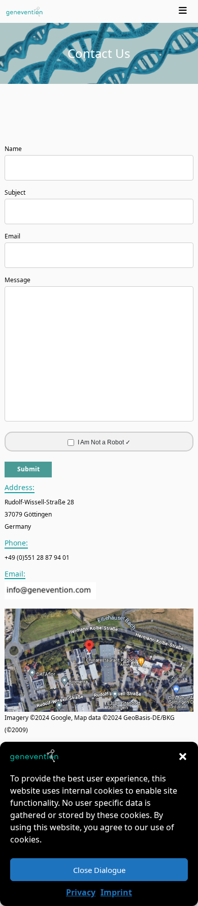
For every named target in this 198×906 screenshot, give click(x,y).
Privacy (80, 892)
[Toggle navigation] (183, 11)
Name (13, 148)
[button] (183, 756)
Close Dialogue (99, 870)
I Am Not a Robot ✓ (104, 442)
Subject (15, 192)
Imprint (116, 892)
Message (17, 280)
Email (12, 236)
